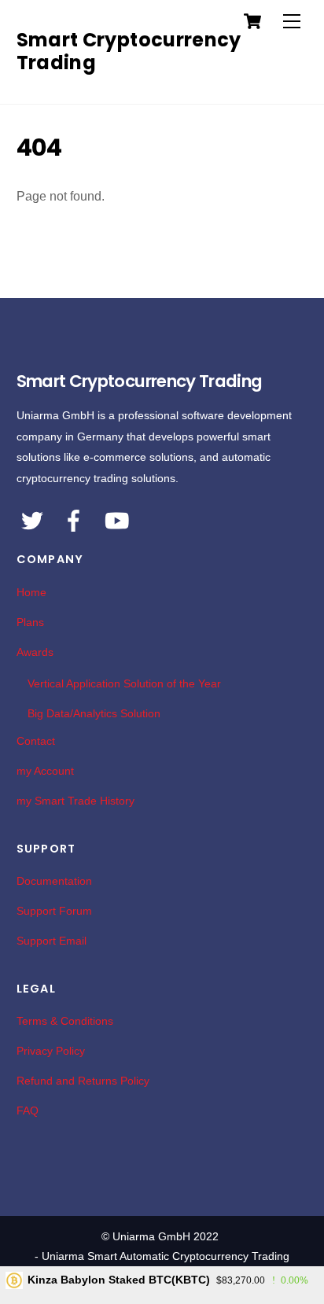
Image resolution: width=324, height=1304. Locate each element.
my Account (45, 770)
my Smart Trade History (75, 800)
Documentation (54, 881)
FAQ (28, 1110)
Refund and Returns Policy (83, 1080)
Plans (30, 622)
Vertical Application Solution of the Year (124, 683)
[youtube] (117, 516)
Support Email (52, 940)
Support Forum (54, 910)
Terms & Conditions (65, 1021)
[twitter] (33, 516)
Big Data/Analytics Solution (94, 713)
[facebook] (75, 516)
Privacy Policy (51, 1050)
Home (31, 592)
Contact (36, 741)
